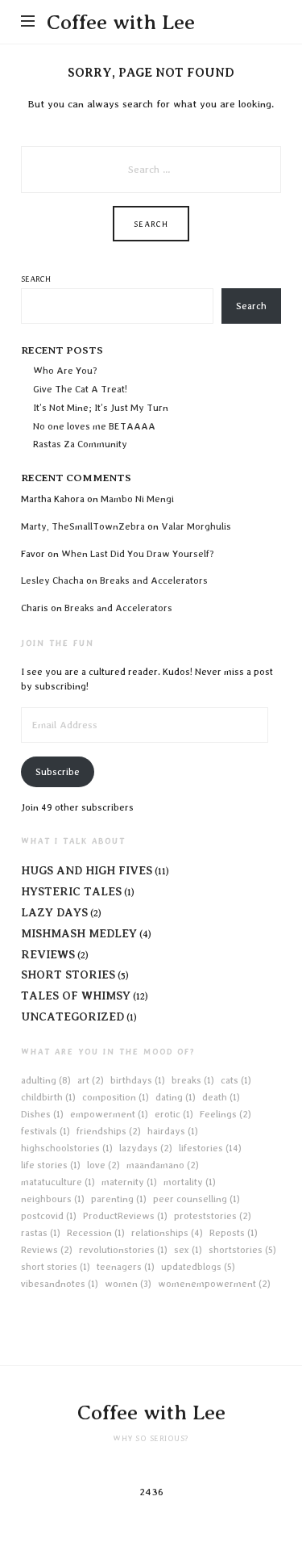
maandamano (162, 1165)
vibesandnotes (59, 1284)
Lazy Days (54, 912)
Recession (96, 1233)
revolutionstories (123, 1250)
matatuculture (58, 1182)
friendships (109, 1131)
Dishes (42, 1114)
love (103, 1165)
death (221, 1097)
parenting (119, 1199)
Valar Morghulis (197, 526)
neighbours (53, 1199)
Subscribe (57, 772)
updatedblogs (198, 1267)
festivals (45, 1131)
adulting (46, 1080)
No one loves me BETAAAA (94, 426)
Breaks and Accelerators (154, 580)
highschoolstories (67, 1148)
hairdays (172, 1131)
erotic (174, 1114)
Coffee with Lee (121, 22)
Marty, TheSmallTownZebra (83, 526)
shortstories (242, 1250)
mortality (189, 1182)
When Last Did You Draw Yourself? (137, 554)
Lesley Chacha (52, 580)
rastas (40, 1233)
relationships (167, 1233)
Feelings (225, 1114)
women (128, 1284)
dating (175, 1097)
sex (188, 1250)
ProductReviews (125, 1216)
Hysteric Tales (71, 891)
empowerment (109, 1114)
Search (36, 278)
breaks (193, 1080)
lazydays (145, 1148)
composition (115, 1097)
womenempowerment (214, 1284)
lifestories (210, 1148)
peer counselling (196, 1199)
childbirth (48, 1097)
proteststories (212, 1216)
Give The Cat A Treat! (80, 389)
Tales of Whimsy (75, 995)
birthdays (137, 1080)
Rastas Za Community (80, 444)
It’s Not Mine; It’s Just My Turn (100, 407)
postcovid (49, 1216)
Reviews (48, 954)
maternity (129, 1182)
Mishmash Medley (79, 933)
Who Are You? (65, 370)
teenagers (126, 1267)
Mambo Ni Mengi (137, 499)
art (90, 1080)
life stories (51, 1165)
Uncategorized (72, 1016)
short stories (55, 1267)
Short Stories (68, 974)
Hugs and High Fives (86, 870)
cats (236, 1080)
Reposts (233, 1233)
